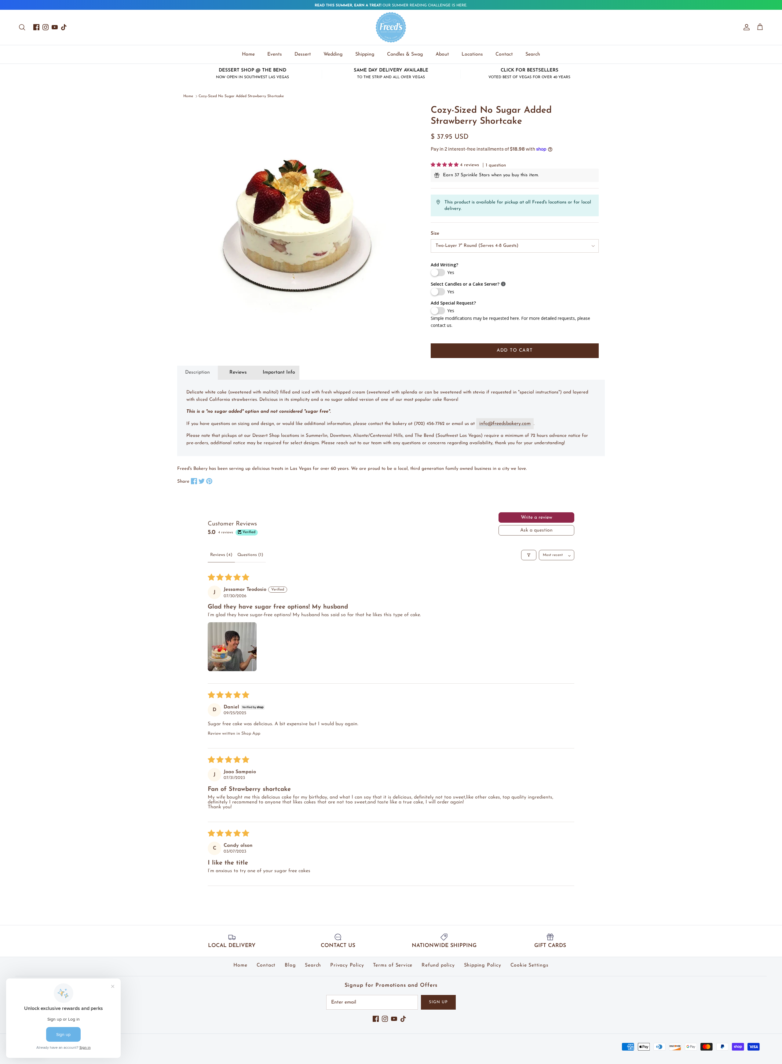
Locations (472, 54)
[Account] (745, 27)
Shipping (365, 54)
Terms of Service (392, 965)
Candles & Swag (405, 54)
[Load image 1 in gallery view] (297, 219)
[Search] (22, 27)
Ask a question (536, 530)
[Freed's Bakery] (391, 27)
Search (532, 54)
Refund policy (438, 965)
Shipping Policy (482, 965)
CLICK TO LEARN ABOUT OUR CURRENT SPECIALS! (391, 5)
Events (274, 54)
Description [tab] (197, 372)
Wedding (333, 54)
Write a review (536, 517)
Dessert (302, 54)
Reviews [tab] (238, 372)
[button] (445, 165)
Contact (504, 54)
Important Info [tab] (279, 372)
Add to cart (515, 350)
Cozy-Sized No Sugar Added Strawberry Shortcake (241, 96)
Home (248, 54)
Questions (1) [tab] (250, 555)
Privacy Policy (347, 965)
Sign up (438, 1002)
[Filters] (528, 555)
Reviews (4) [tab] (221, 555)
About (442, 54)
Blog (290, 965)
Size (435, 233)
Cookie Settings (529, 965)
